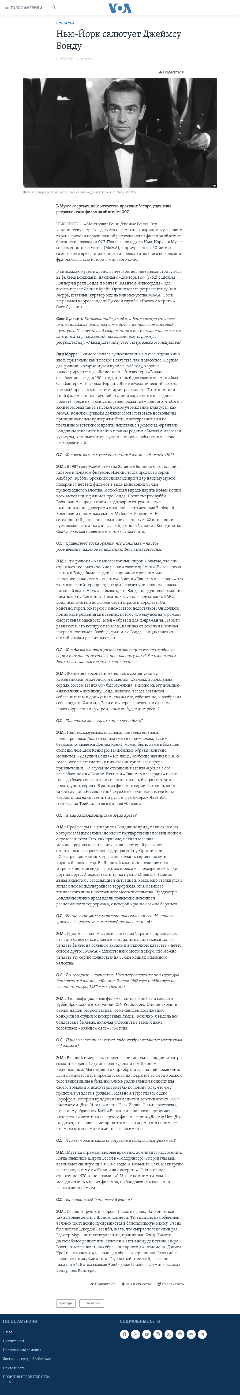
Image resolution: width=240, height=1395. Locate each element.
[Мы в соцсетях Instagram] (157, 1334)
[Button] (171, 72)
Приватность (13, 1368)
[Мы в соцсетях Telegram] (202, 1334)
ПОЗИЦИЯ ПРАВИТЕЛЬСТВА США (26, 1379)
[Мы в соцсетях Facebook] (124, 1334)
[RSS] (169, 1334)
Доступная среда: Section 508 (27, 1359)
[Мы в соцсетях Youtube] (146, 1334)
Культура (65, 23)
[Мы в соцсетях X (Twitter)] (135, 1334)
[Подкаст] (180, 1334)
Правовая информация (22, 1350)
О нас (7, 1332)
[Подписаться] (191, 1334)
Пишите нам (13, 1341)
